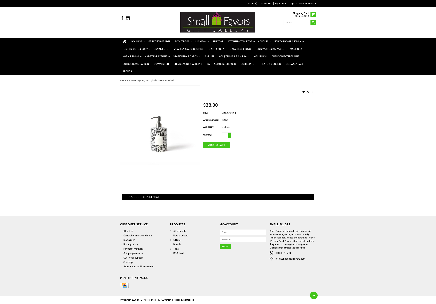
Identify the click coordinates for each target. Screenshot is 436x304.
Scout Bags (182, 41)
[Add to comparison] (307, 92)
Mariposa (296, 49)
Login (293, 3)
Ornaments (161, 49)
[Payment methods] (124, 285)
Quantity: (207, 135)
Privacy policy (130, 244)
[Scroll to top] (314, 295)
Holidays (137, 41)
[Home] (124, 41)
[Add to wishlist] (303, 92)
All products (179, 231)
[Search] (313, 22)
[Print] (311, 92)
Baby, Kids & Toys (240, 49)
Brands (127, 71)
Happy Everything (156, 56)
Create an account (307, 3)
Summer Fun (161, 64)
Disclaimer (129, 240)
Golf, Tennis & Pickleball (234, 56)
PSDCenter (166, 300)
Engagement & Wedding (188, 64)
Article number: (211, 120)
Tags (176, 248)
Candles (263, 41)
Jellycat (217, 41)
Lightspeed (188, 300)
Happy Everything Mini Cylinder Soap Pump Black (151, 80)
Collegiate (247, 64)
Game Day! (260, 56)
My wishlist (266, 3)
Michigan (201, 41)
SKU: (205, 113)
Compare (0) (251, 3)
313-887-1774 (283, 253)
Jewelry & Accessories (188, 49)
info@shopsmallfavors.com (290, 258)
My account (280, 3)
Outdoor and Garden (136, 64)
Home (123, 80)
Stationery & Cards (185, 56)
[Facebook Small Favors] (122, 18)
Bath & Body (216, 49)
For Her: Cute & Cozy (135, 49)
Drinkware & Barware (270, 49)
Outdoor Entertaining (285, 56)
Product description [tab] (144, 196)
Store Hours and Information (138, 266)
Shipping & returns (133, 253)
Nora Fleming (131, 56)
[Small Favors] (218, 22)
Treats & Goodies (270, 64)
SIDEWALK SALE (294, 64)
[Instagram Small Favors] (128, 18)
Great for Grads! (159, 41)
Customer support (133, 257)
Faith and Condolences (221, 64)
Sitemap (128, 262)
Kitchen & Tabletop (240, 41)
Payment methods (133, 248)
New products (180, 235)
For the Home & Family (288, 41)
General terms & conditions (137, 235)
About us (128, 231)
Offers (177, 240)
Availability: (208, 127)
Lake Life (209, 56)
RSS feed (178, 253)
